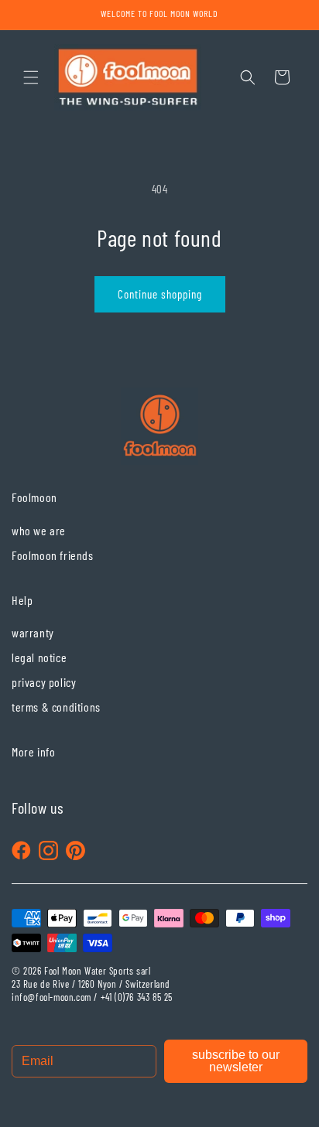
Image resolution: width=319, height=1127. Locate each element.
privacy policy (44, 681)
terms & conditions (56, 706)
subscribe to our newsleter (236, 1061)
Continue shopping (160, 294)
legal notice (39, 657)
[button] (31, 77)
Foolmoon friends (53, 555)
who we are (39, 530)
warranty (33, 632)
